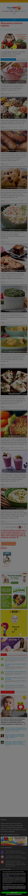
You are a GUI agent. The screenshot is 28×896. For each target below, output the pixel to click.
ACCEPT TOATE (14, 892)
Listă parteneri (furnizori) (5, 890)
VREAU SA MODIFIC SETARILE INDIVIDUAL (14, 894)
